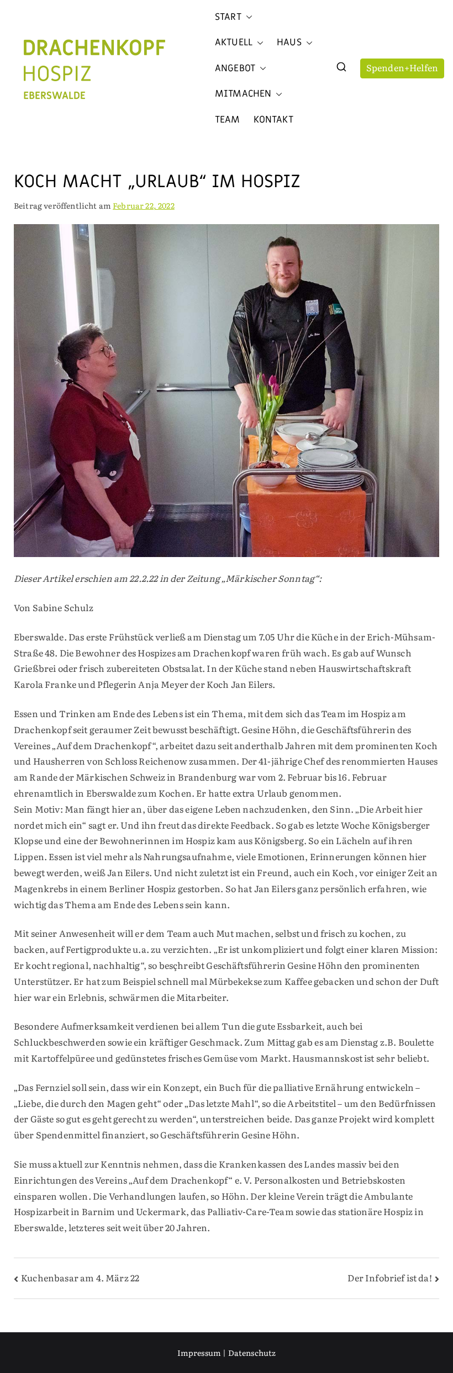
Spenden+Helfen (402, 67)
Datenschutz (252, 1352)
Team (227, 120)
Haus (289, 42)
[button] (246, 17)
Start (228, 17)
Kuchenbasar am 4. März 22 (80, 1277)
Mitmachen (243, 94)
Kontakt (273, 120)
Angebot (235, 68)
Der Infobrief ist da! (389, 1277)
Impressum (199, 1352)
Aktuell (233, 42)
